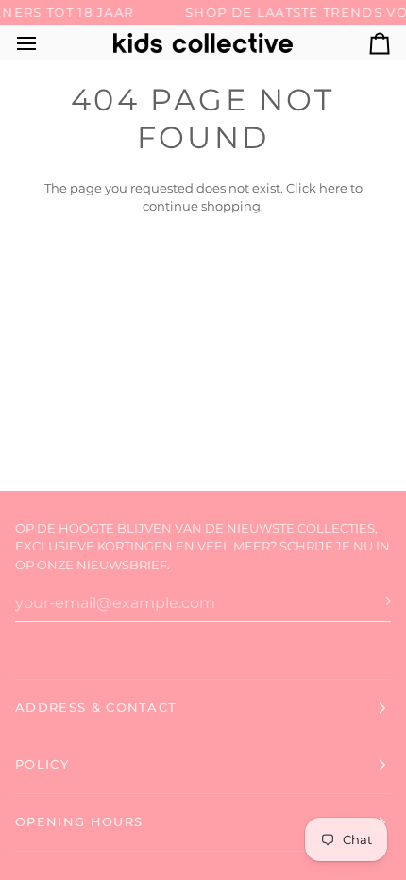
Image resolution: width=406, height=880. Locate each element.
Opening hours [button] (79, 821)
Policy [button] (42, 763)
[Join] (375, 600)
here (333, 187)
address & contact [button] (96, 707)
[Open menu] (43, 42)
